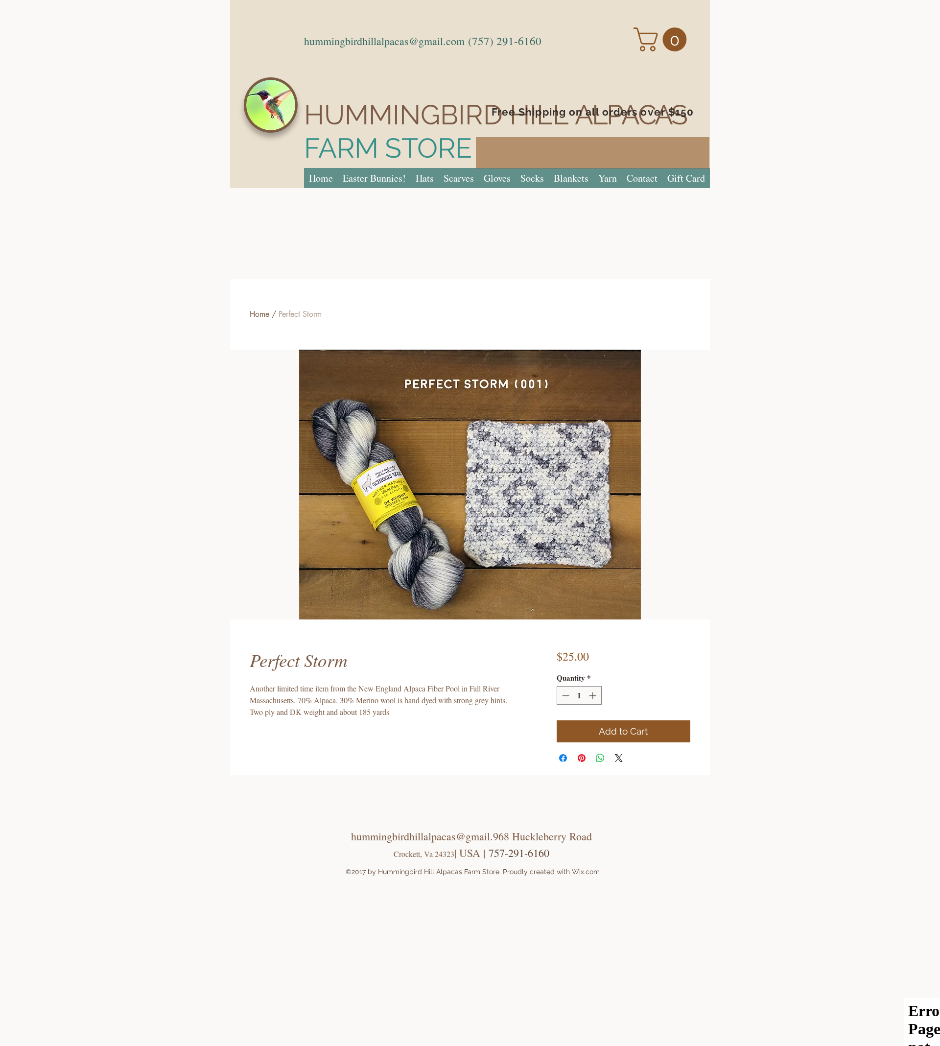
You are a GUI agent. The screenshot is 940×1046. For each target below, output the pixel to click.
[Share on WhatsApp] (600, 758)
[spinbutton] (579, 696)
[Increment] (593, 696)
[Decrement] (564, 696)
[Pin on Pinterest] (582, 758)
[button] (663, 39)
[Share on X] (619, 758)
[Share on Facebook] (563, 758)
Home (259, 314)
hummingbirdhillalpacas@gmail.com (384, 41)
